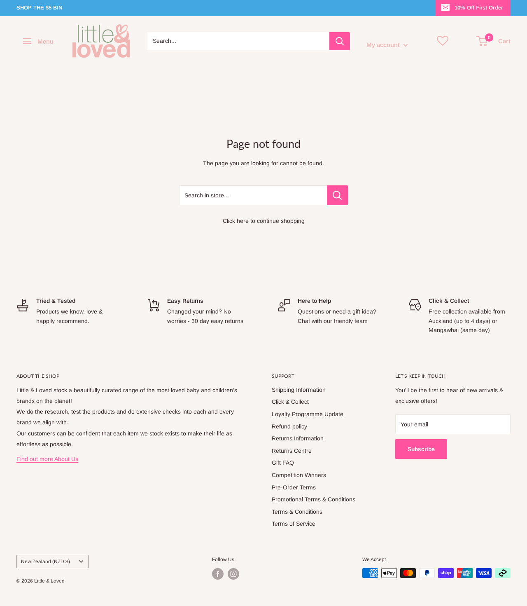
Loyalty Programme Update (307, 414)
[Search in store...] (337, 195)
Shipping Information (299, 389)
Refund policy (289, 426)
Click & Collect (290, 401)
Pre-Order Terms (294, 487)
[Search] (339, 41)
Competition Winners (299, 475)
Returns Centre (292, 450)
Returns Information (298, 438)
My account (383, 44)
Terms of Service (293, 523)
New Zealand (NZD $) (45, 561)
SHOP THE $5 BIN (39, 8)
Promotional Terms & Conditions (313, 499)
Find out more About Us (47, 459)
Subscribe (421, 449)
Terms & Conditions (297, 511)
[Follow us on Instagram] (233, 574)
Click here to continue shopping (264, 221)
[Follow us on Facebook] (218, 574)
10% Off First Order (479, 8)
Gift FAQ (283, 462)
